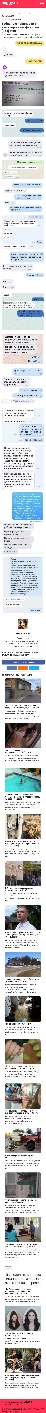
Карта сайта (6, 1404)
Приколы (21, 13)
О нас (16, 1404)
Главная (14, 13)
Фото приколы (29, 13)
